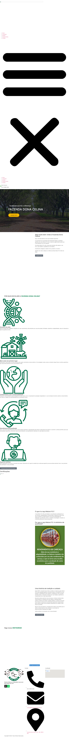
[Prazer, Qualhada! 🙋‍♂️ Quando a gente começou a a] (14, 657)
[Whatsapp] (8, 686)
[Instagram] (5, 686)
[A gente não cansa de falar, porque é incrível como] (55, 646)
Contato (3, 38)
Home (3, 33)
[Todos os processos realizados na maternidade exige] (55, 657)
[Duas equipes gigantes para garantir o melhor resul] (14, 634)
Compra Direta (5, 36)
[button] (34, 108)
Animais (3, 35)
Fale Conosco (4, 185)
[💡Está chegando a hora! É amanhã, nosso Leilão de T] (34, 634)
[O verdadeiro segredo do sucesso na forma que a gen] (34, 657)
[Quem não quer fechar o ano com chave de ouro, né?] (34, 646)
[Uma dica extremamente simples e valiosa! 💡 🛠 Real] (55, 634)
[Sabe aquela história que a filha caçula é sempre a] (14, 646)
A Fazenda (4, 34)
